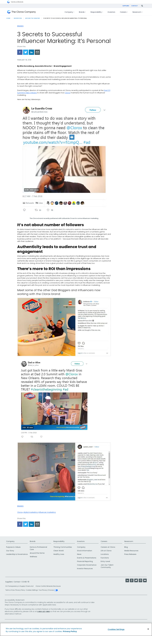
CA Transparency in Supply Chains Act (20, 586)
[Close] (148, 629)
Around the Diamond (32, 18)
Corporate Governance (86, 565)
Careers (104, 541)
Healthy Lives (58, 554)
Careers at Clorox (108, 547)
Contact (134, 6)
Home (8, 18)
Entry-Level (105, 561)
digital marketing (30, 512)
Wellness (33, 556)
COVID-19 (25, 582)
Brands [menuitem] (82, 12)
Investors (81, 541)
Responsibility (58, 541)
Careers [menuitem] (123, 12)
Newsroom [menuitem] (137, 12)
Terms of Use (10, 590)
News (79, 554)
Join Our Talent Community (107, 566)
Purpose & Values (13, 547)
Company (10, 541)
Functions (105, 558)
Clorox (67, 93)
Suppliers (126, 6)
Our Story (10, 550)
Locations (105, 554)
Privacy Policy (20, 590)
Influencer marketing (47, 512)
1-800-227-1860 (43, 611)
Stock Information (84, 550)
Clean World (58, 550)
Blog (126, 547)
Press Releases (130, 554)
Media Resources (131, 550)
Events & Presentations (86, 558)
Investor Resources (85, 568)
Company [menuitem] (69, 12)
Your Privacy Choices (46, 590)
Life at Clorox (106, 550)
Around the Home (37, 553)
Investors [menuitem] (111, 12)
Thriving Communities (62, 547)
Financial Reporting (85, 561)
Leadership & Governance (17, 554)
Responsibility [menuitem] (96, 12)
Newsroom (18, 18)
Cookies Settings (32, 590)
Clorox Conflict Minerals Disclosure (48, 586)
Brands (20, 26)
